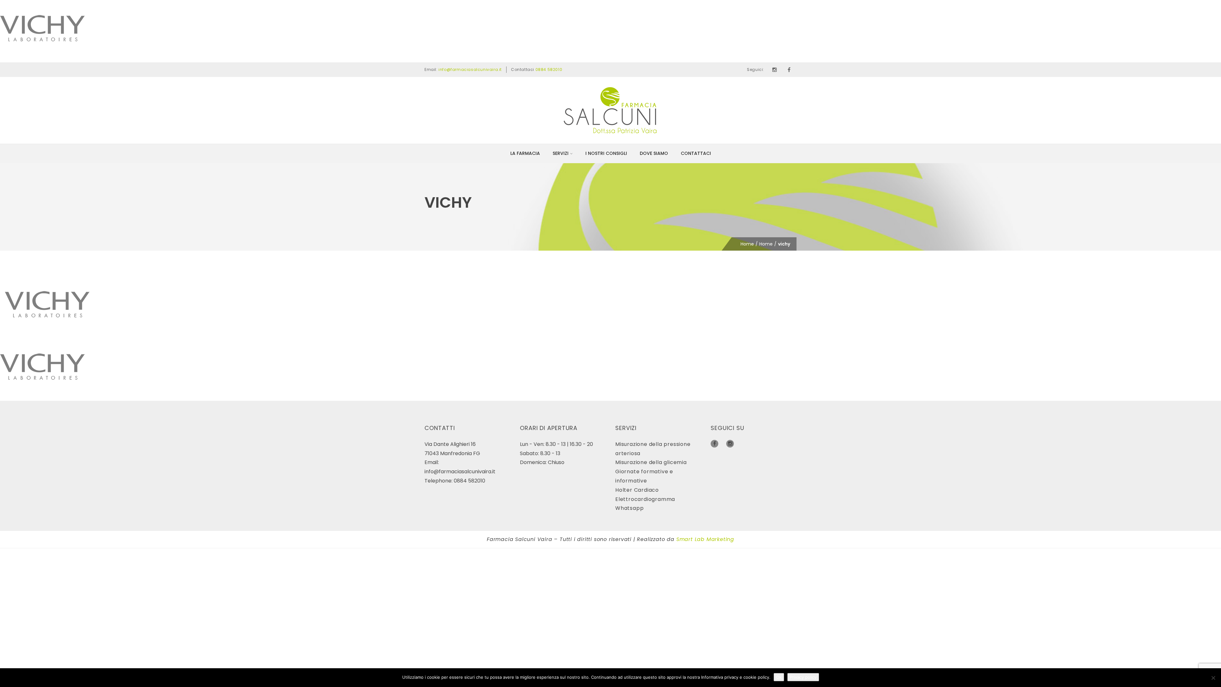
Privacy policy (803, 677)
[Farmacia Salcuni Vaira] (610, 110)
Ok (779, 677)
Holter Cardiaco (637, 490)
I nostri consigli (606, 153)
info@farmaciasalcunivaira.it (470, 69)
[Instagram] (774, 69)
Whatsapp (629, 508)
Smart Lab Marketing (705, 539)
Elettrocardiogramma (645, 499)
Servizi (561, 153)
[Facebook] (789, 69)
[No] (1213, 678)
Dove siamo (654, 153)
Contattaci (696, 153)
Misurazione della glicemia (651, 462)
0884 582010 (548, 69)
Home (747, 244)
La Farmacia (525, 153)
